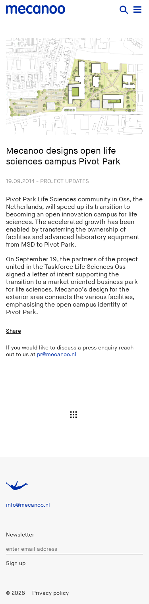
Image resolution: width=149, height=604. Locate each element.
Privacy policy (50, 593)
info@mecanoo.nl (28, 505)
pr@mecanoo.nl (56, 354)
